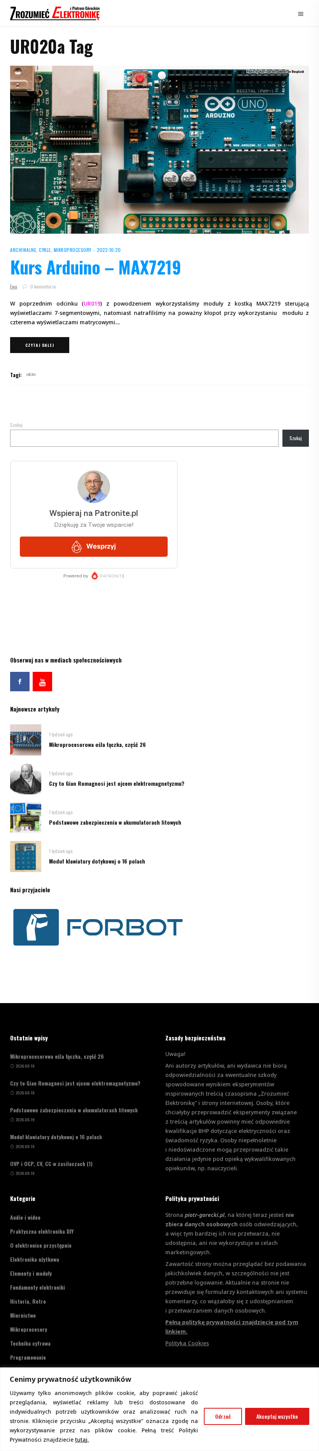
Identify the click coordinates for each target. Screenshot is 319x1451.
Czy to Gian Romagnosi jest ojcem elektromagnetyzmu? (116, 783)
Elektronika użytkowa (34, 1259)
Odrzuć (223, 1416)
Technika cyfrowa (30, 1343)
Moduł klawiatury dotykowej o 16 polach (97, 861)
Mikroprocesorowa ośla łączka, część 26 (97, 744)
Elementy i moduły (31, 1273)
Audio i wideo (25, 1217)
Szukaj (16, 424)
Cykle (45, 249)
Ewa (13, 286)
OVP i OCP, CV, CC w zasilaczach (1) (51, 1164)
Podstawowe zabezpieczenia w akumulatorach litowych (115, 822)
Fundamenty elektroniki (37, 1287)
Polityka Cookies (187, 1343)
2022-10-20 (109, 249)
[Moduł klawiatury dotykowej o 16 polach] (25, 855)
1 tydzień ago (61, 734)
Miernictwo (23, 1315)
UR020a (31, 374)
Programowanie (28, 1357)
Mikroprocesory (72, 249)
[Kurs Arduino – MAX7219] (159, 150)
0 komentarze (42, 286)
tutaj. (82, 1439)
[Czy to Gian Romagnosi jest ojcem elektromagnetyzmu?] (25, 777)
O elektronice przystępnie (41, 1245)
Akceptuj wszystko (277, 1416)
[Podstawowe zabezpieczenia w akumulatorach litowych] (25, 816)
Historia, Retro (28, 1301)
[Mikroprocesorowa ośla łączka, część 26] (25, 739)
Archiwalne (23, 249)
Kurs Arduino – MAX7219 (95, 267)
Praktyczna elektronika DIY (42, 1231)
